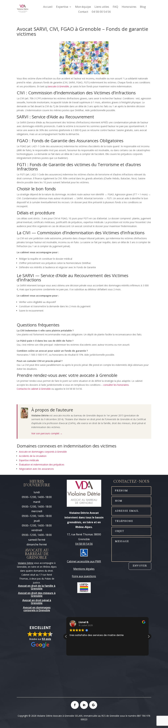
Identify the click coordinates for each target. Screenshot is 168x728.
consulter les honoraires (116, 384)
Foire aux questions (84, 576)
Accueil (47, 7)
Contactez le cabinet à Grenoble (34, 388)
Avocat (22, 593)
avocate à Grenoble (58, 86)
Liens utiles (101, 7)
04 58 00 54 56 (101, 12)
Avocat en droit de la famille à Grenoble (36, 587)
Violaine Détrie (25, 563)
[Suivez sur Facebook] (75, 705)
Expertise (62, 7)
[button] (148, 636)
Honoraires (129, 7)
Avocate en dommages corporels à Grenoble (43, 451)
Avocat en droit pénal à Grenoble (36, 602)
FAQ (115, 7)
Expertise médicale (29, 460)
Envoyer (140, 566)
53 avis (46, 639)
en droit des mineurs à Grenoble (41, 594)
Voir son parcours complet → (46, 433)
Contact (83, 12)
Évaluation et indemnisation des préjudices (41, 464)
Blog (143, 7)
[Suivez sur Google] (93, 705)
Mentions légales (83, 569)
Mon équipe (83, 7)
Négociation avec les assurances (36, 468)
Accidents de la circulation (32, 456)
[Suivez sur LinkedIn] (84, 705)
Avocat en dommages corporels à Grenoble (37, 609)
